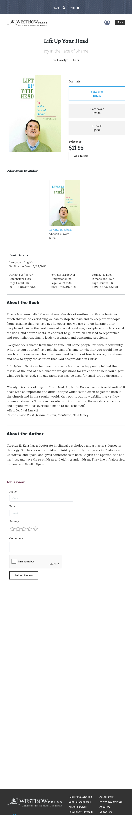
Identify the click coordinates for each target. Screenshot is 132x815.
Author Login (107, 796)
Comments (16, 538)
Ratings (14, 521)
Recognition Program (81, 811)
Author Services (78, 806)
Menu (120, 22)
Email (12, 506)
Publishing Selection (80, 796)
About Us (105, 806)
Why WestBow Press (111, 801)
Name (13, 491)
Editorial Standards (80, 801)
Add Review (16, 482)
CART (72, 7)
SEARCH (57, 7)
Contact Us (106, 811)
